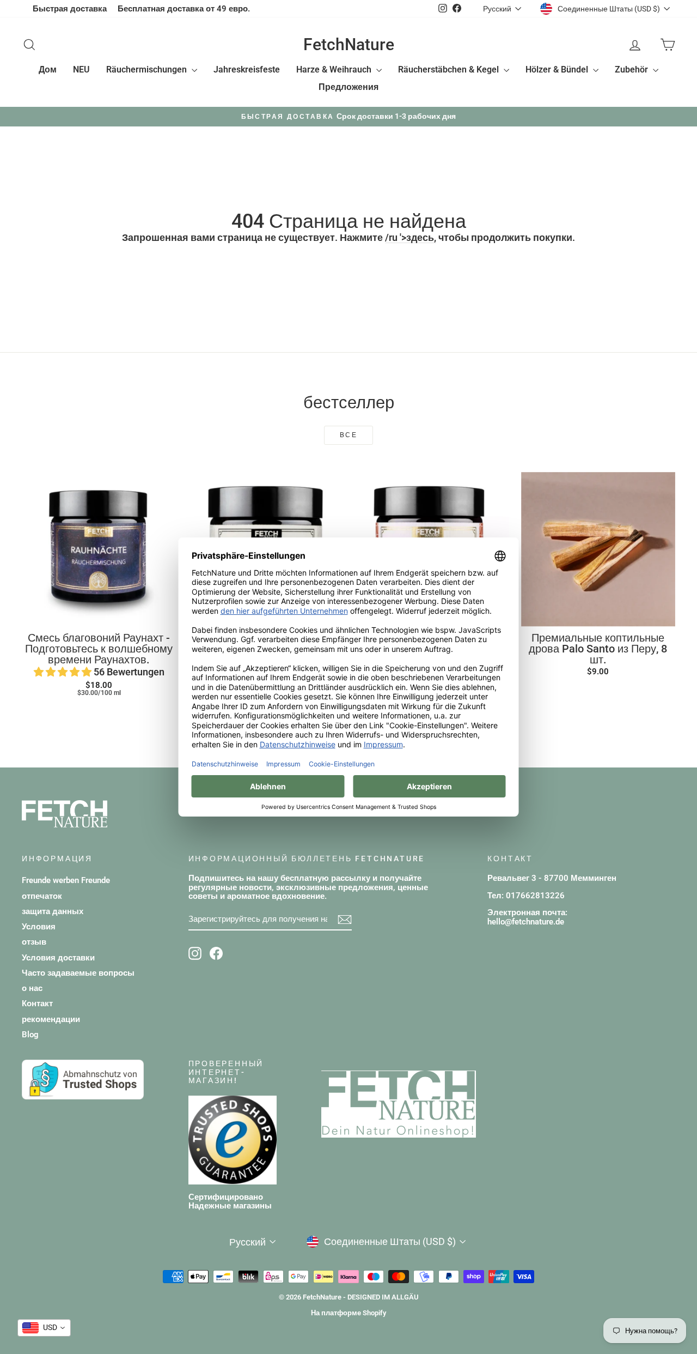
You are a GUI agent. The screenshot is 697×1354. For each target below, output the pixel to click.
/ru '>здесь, (410, 237)
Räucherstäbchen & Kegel (449, 69)
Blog (30, 1034)
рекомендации (51, 1019)
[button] (64, 672)
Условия (39, 927)
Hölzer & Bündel (557, 69)
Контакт (37, 1003)
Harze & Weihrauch (335, 69)
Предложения (348, 87)
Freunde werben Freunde (66, 880)
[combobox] (44, 1328)
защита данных (52, 911)
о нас (32, 988)
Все (348, 435)
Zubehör (632, 69)
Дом (48, 69)
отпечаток (42, 896)
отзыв (34, 942)
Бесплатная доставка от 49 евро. (184, 9)
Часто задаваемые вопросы (78, 973)
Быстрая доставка (70, 9)
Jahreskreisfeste (246, 69)
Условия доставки (58, 958)
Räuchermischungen (147, 69)
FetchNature (348, 44)
